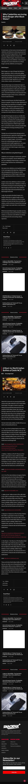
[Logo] (11, 3)
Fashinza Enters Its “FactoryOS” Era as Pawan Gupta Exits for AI (12, 303)
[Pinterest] (10, 45)
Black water (5, 228)
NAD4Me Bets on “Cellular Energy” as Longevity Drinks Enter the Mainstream (13, 296)
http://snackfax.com (6, 238)
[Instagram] (6, 247)
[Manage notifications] (24, 781)
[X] (7, 45)
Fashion (4, 306)
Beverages (5, 264)
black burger (8, 226)
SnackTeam (6, 236)
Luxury (3, 22)
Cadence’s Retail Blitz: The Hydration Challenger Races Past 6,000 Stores (12, 261)
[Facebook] (4, 45)
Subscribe (14, 772)
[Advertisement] (14, 282)
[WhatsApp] (13, 45)
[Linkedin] (8, 247)
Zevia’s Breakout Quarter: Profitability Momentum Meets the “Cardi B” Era (12, 268)
